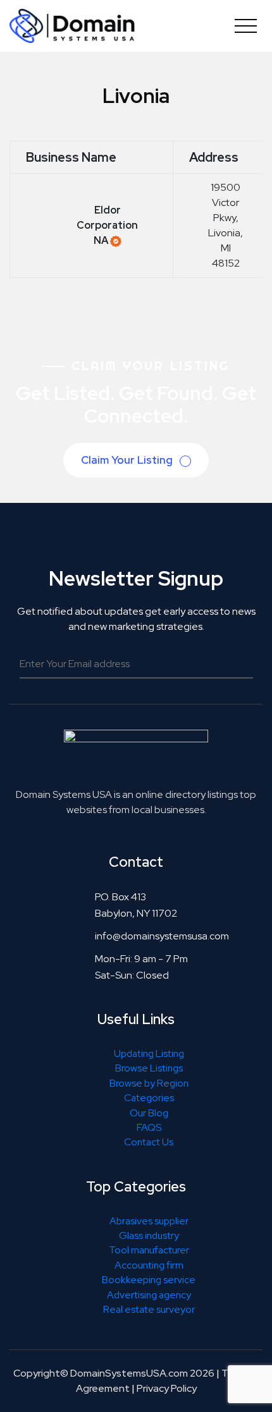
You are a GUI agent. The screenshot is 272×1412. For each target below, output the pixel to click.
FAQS (149, 1127)
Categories (149, 1097)
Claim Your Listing (128, 460)
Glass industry (149, 1235)
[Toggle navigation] (246, 25)
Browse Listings (149, 1068)
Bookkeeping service (148, 1279)
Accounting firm (148, 1265)
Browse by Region (149, 1083)
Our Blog (149, 1112)
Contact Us (148, 1142)
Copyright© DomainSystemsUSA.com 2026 (113, 1373)
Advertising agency (149, 1294)
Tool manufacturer (149, 1250)
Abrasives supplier (149, 1221)
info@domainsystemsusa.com (162, 936)
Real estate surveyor (149, 1309)
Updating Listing (149, 1053)
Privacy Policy (167, 1388)
